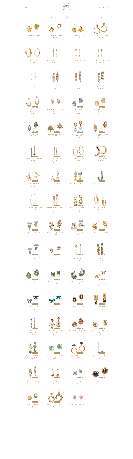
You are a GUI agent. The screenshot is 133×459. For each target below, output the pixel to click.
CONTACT (101, 17)
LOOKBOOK (66, 17)
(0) (100, 7)
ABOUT (83, 17)
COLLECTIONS (49, 17)
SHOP (32, 17)
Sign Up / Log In (108, 7)
